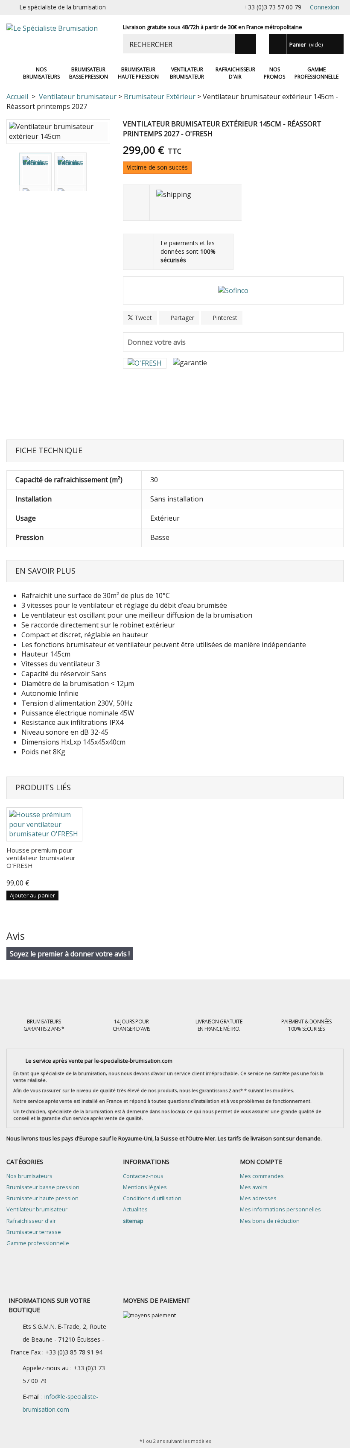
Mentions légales (145, 1187)
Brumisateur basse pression (88, 73)
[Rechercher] (245, 43)
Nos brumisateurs (41, 73)
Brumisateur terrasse (33, 1232)
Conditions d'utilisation (152, 1198)
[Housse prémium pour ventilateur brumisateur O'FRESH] (44, 824)
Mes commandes (262, 1176)
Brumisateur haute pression (138, 73)
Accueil (12, 73)
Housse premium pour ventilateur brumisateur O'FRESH (41, 857)
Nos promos (274, 73)
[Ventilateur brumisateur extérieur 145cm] (35, 170)
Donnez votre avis (157, 342)
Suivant (93, 173)
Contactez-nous (143, 1176)
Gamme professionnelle (316, 73)
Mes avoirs (254, 1187)
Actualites (135, 1209)
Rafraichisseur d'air (235, 73)
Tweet (142, 318)
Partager (181, 318)
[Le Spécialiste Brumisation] (58, 38)
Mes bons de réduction (270, 1221)
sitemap (133, 1221)
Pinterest (224, 318)
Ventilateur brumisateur (187, 73)
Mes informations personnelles (280, 1209)
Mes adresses (258, 1198)
